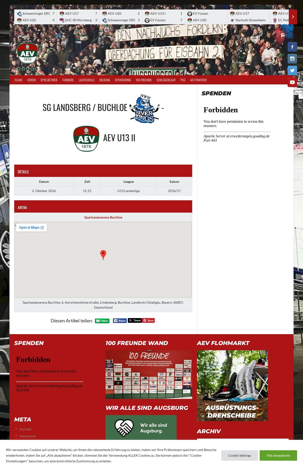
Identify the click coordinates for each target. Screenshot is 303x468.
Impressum (28, 436)
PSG (182, 79)
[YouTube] (292, 82)
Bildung (104, 79)
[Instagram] (292, 58)
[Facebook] (292, 47)
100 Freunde (144, 79)
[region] (151, 454)
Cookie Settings (239, 455)
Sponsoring (123, 79)
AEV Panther (198, 79)
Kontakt (25, 429)
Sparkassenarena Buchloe (103, 217)
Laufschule (87, 79)
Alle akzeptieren (278, 455)
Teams (18, 79)
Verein (31, 79)
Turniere (68, 79)
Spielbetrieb (48, 79)
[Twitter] (292, 70)
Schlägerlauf (166, 79)
